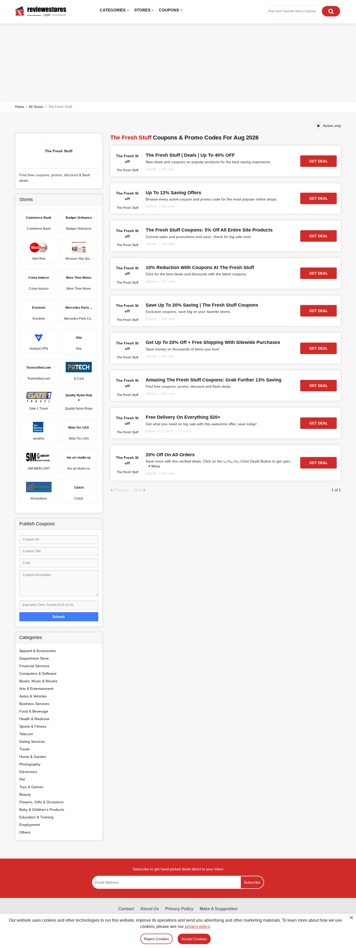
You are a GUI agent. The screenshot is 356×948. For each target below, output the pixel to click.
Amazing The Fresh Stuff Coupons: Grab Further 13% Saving (213, 379)
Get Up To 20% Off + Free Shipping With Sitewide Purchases (213, 342)
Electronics (28, 772)
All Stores (36, 107)
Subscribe (252, 882)
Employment (29, 825)
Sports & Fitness (32, 726)
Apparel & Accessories (37, 651)
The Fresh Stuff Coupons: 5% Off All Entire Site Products (209, 230)
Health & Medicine (34, 719)
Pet (22, 779)
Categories (113, 10)
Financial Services (34, 666)
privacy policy (197, 926)
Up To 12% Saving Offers (173, 192)
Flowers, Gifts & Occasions (41, 802)
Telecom (26, 734)
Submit (58, 617)
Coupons (169, 10)
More (155, 466)
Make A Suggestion (219, 909)
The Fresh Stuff (127, 170)
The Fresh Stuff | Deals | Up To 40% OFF (190, 155)
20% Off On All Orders (170, 454)
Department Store (34, 658)
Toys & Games (31, 787)
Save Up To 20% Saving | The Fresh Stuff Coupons (202, 305)
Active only (332, 126)
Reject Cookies (156, 939)
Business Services (34, 704)
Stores (142, 10)
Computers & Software (38, 673)
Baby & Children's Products (41, 809)
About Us (149, 909)
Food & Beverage (33, 711)
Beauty (25, 794)
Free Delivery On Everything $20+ (183, 417)
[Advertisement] (178, 62)
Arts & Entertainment (36, 688)
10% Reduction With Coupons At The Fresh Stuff (200, 267)
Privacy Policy (179, 909)
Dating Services (32, 741)
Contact (126, 909)
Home (19, 107)
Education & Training (36, 817)
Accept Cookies (194, 939)
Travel (24, 749)
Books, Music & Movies (38, 681)
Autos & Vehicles (33, 696)
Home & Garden (32, 757)
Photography (29, 764)
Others (24, 832)
